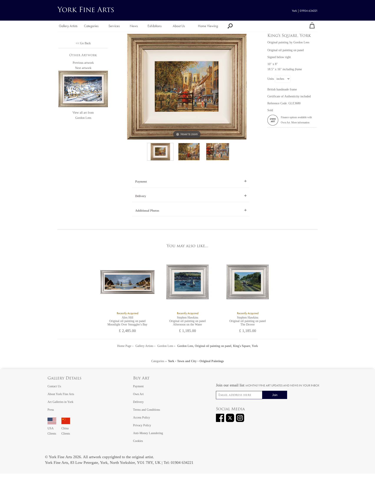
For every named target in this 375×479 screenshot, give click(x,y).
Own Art (138, 394)
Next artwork (83, 68)
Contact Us (54, 386)
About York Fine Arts (61, 394)
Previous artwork (83, 62)
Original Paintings (211, 361)
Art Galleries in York (60, 402)
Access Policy (141, 417)
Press (51, 409)
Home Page (124, 346)
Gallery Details (64, 379)
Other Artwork (83, 55)
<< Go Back (83, 43)
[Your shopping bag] (312, 26)
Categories (91, 26)
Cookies (138, 441)
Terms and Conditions (146, 409)
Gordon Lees (83, 117)
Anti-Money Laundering (148, 433)
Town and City (187, 361)
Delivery (140, 196)
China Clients (65, 431)
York (171, 361)
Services (114, 26)
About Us (179, 26)
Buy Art (141, 379)
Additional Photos (147, 210)
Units (270, 78)
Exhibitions (155, 26)
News (134, 26)
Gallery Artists (68, 26)
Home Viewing (208, 26)
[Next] (243, 87)
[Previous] (130, 87)
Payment (141, 181)
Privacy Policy (142, 425)
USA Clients (52, 431)
